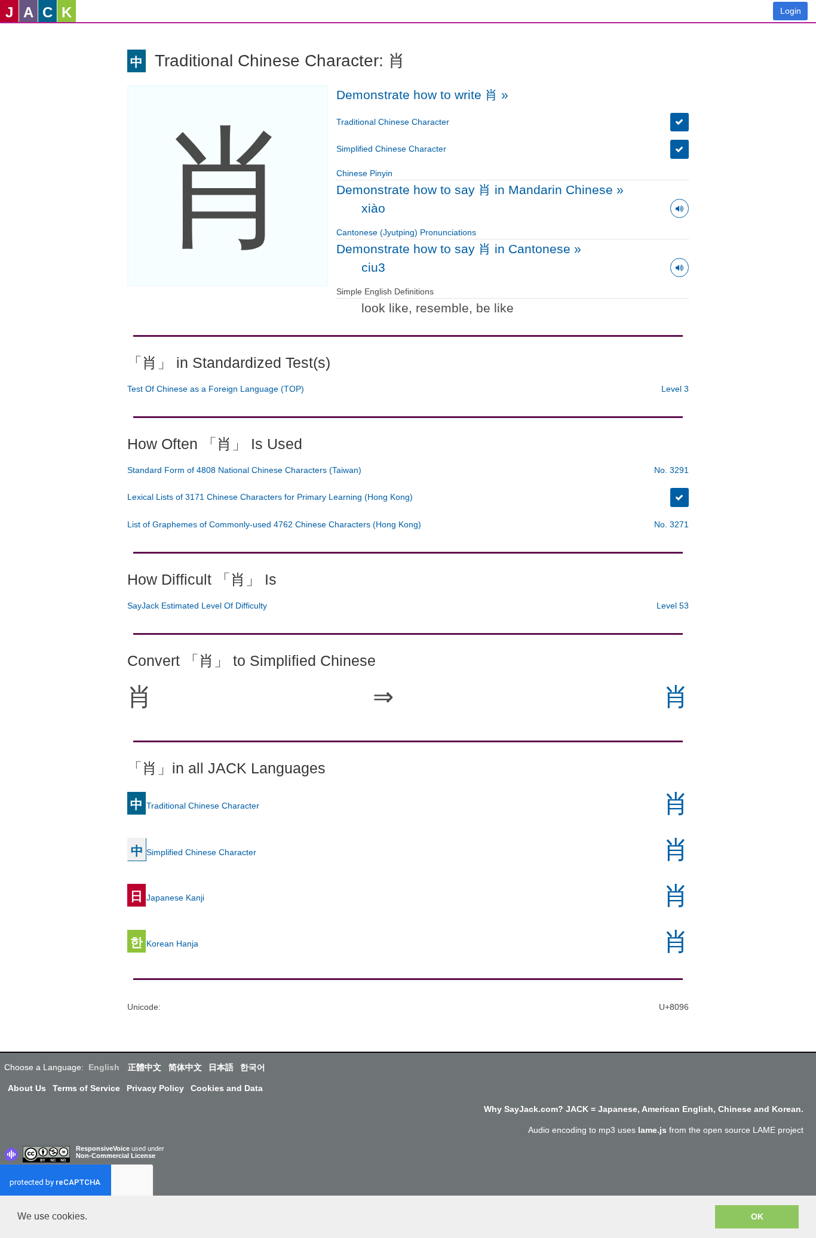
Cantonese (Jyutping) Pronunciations (406, 232)
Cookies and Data (227, 1088)
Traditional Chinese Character (392, 122)
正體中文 (144, 1067)
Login (790, 11)
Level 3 (675, 389)
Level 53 (673, 605)
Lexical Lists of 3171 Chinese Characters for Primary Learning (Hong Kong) (270, 497)
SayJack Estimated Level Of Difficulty (197, 605)
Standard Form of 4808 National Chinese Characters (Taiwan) (244, 470)
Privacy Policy (155, 1088)
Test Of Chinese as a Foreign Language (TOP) (215, 389)
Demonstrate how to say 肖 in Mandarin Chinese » (480, 189)
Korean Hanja (164, 943)
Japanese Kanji (167, 897)
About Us (27, 1088)
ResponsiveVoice (103, 1148)
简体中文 (185, 1067)
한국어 (252, 1067)
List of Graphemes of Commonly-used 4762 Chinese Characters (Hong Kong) (274, 524)
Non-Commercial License (115, 1155)
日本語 (221, 1067)
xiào (373, 208)
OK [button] (757, 1216)
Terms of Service (86, 1088)
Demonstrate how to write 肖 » (422, 95)
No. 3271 (671, 524)
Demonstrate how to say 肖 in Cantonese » (458, 249)
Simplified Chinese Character (391, 148)
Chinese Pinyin (364, 173)
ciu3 (373, 267)
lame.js (652, 1130)
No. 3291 (671, 470)
